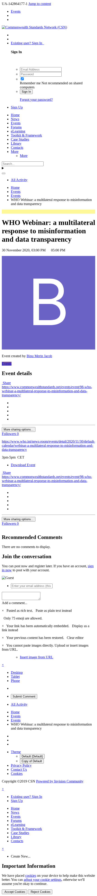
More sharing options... (19, 429)
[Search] (3, 173)
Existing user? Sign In (27, 43)
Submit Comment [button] (24, 696)
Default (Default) (32, 756)
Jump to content (39, 4)
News (15, 119)
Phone (15, 681)
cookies (30, 875)
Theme (16, 752)
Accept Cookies (14, 892)
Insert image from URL (36, 657)
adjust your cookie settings (42, 880)
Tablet (15, 677)
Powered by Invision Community (59, 781)
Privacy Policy (21, 765)
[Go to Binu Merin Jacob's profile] (48, 348)
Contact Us (19, 769)
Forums (16, 127)
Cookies (17, 773)
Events (16, 123)
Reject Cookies (40, 892)
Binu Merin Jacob (39, 356)
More (14, 152)
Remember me (30, 83)
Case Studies (20, 139)
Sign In (26, 91)
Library (16, 143)
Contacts (17, 147)
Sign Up (17, 107)
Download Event (23, 465)
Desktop (17, 672)
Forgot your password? (36, 100)
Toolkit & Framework (26, 135)
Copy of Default (32, 761)
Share (6, 383)
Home (15, 115)
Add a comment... (14, 603)
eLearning (18, 131)
